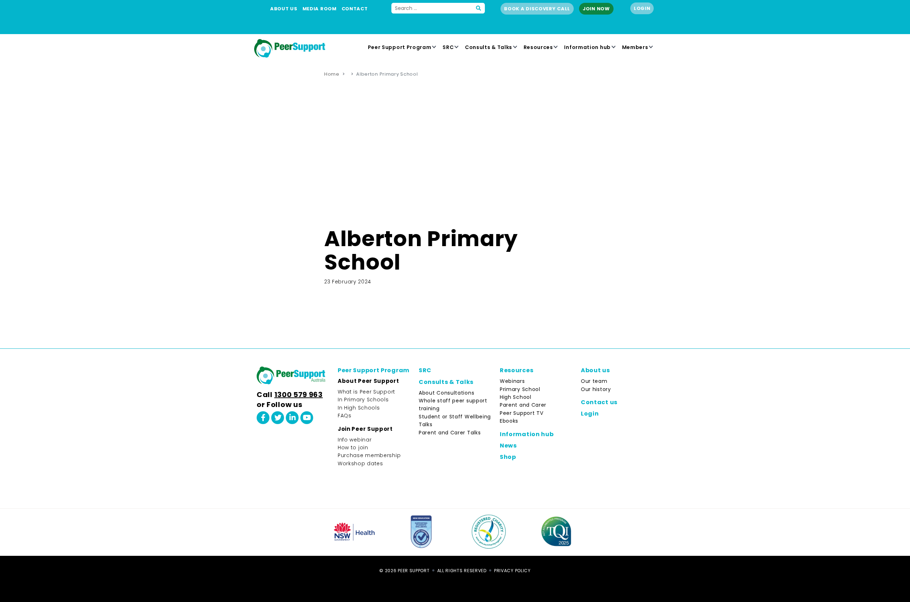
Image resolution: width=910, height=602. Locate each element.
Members (635, 47)
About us (284, 8)
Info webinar (354, 439)
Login (642, 8)
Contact (355, 8)
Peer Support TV (522, 413)
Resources (538, 47)
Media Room (320, 8)
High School (515, 397)
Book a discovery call (537, 8)
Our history (596, 389)
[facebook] (263, 417)
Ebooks (509, 420)
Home (331, 74)
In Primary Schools (363, 399)
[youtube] (306, 417)
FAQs (345, 415)
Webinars (512, 381)
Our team (594, 381)
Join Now (596, 8)
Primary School (520, 389)
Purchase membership (369, 455)
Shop (508, 457)
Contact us (599, 402)
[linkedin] (292, 417)
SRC (448, 47)
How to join (353, 447)
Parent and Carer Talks (450, 432)
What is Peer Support (366, 391)
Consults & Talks (488, 47)
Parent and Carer (523, 404)
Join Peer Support (365, 429)
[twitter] (277, 417)
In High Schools (359, 407)
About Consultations (446, 392)
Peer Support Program (400, 47)
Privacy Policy (512, 571)
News (508, 445)
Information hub (587, 47)
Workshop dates (360, 463)
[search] (479, 8)
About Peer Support (368, 381)
